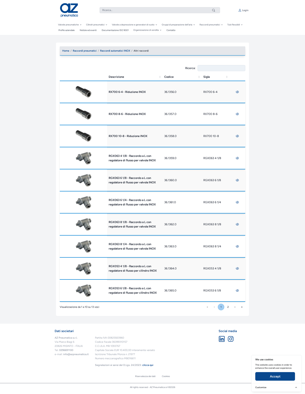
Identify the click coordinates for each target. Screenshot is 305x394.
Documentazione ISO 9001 (115, 30)
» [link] (242, 306)
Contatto (170, 30)
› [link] (234, 306)
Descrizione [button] (116, 77)
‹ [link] (214, 306)
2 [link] (228, 306)
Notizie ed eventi (88, 30)
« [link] (207, 306)
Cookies (166, 376)
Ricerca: (190, 68)
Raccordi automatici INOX (115, 50)
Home (65, 50)
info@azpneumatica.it (76, 354)
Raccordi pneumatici (85, 50)
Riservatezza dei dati (145, 376)
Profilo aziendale (66, 30)
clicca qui (147, 365)
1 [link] (221, 306)
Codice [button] (169, 77)
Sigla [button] (206, 77)
